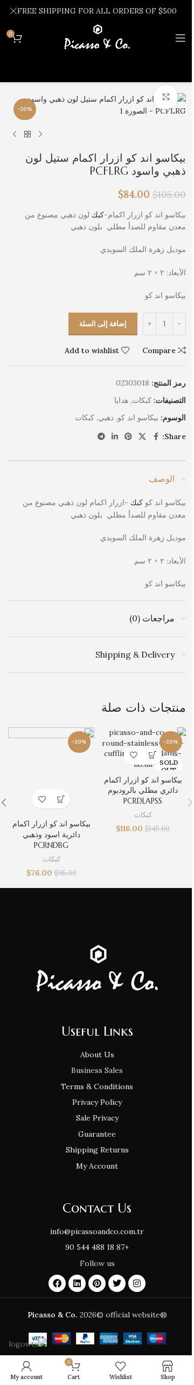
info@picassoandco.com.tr (97, 1231)
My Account (97, 1166)
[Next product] (14, 134)
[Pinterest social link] (128, 436)
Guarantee (97, 1134)
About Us (97, 1054)
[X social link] (142, 436)
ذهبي (106, 417)
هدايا (121, 400)
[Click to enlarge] (166, 97)
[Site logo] (97, 37)
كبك (98, 215)
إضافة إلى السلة (103, 323)
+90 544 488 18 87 (97, 1247)
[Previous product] (40, 134)
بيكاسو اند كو (137, 417)
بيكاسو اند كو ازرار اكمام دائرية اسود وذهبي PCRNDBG (51, 834)
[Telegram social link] (101, 436)
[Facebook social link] (155, 436)
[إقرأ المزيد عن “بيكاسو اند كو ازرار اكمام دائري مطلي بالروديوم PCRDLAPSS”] (152, 755)
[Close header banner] (13, 11)
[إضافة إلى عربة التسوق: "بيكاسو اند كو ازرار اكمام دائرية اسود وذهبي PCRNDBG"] (60, 799)
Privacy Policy (97, 1102)
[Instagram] (137, 1283)
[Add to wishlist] (133, 755)
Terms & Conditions (97, 1086)
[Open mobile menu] (180, 38)
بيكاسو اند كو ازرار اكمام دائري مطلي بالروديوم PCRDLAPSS (143, 790)
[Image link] (97, 969)
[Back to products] (27, 134)
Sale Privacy (97, 1118)
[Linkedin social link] (114, 436)
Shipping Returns (97, 1150)
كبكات (141, 400)
